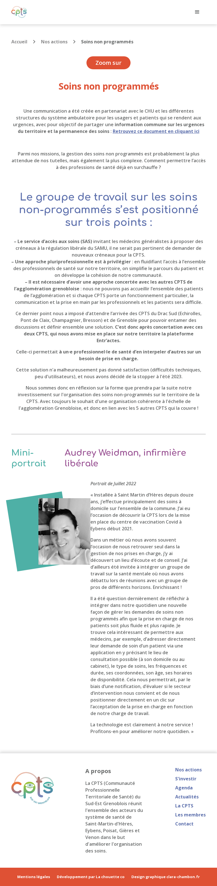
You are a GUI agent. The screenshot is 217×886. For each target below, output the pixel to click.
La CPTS (184, 806)
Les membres (190, 815)
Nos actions (54, 41)
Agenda (184, 788)
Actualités (187, 797)
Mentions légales (33, 876)
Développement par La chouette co (91, 876)
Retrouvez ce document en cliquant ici (156, 131)
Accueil (19, 41)
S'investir (185, 779)
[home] (19, 12)
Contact (184, 824)
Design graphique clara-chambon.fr (165, 876)
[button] (197, 12)
